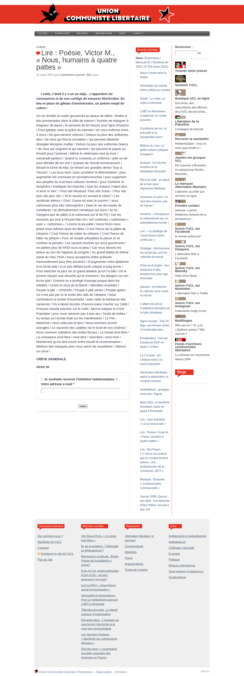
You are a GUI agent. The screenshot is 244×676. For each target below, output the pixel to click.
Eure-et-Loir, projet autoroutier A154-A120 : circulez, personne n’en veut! (100, 575)
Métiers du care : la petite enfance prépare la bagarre (154, 150)
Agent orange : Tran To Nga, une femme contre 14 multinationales (155, 325)
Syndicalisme (177, 577)
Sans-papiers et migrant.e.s (186, 571)
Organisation (103, 33)
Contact (138, 33)
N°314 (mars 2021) (156, 66)
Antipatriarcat (177, 542)
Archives (82, 33)
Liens (122, 33)
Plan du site (45, 559)
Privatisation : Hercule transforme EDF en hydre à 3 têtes (154, 342)
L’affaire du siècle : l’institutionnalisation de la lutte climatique (155, 308)
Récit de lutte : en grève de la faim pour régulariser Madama (155, 184)
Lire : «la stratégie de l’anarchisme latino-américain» (153, 235)
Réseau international (182, 565)
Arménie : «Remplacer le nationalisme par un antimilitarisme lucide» (154, 218)
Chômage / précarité (181, 547)
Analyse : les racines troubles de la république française (153, 167)
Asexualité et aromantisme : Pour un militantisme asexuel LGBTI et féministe (99, 600)
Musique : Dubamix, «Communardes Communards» (152, 483)
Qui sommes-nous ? (50, 536)
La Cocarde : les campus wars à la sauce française (151, 359)
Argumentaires (134, 563)
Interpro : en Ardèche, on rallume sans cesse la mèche (154, 291)
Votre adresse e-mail (57, 384)
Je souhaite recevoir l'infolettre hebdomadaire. (80, 379)
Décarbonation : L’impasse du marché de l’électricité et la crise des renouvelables (100, 624)
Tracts (128, 558)
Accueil (43, 33)
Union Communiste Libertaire (57, 672)
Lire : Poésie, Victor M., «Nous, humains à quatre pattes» (154, 436)
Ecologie (174, 553)
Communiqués (134, 546)
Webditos (131, 552)
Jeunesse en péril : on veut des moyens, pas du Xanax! (154, 201)
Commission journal (71, 74)
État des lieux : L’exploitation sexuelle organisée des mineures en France (99, 653)
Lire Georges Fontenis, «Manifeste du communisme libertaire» (99, 639)
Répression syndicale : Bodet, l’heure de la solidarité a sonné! (100, 561)
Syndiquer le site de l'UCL (57, 553)
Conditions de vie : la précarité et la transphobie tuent (153, 133)
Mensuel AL (143, 62)
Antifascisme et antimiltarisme (187, 536)
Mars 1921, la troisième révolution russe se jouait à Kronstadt (155, 406)
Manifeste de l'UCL (50, 542)
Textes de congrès (136, 569)
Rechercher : (184, 47)
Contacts (43, 547)
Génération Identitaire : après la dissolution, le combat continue (154, 376)
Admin (205, 671)
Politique (174, 559)
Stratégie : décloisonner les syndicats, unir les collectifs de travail (155, 252)
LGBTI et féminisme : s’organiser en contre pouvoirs (153, 115)
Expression (62, 33)
